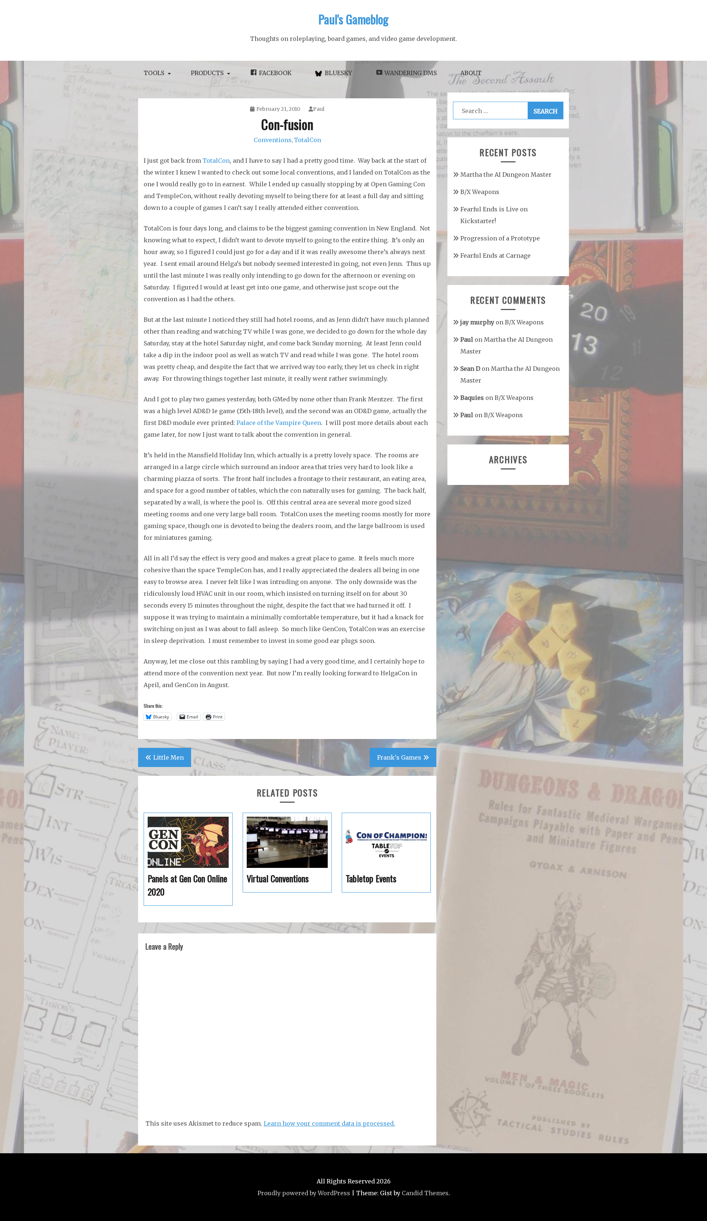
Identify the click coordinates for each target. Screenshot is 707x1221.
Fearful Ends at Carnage (495, 255)
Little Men (168, 757)
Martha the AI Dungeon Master (506, 174)
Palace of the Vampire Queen (278, 422)
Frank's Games (399, 757)
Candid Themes (425, 1193)
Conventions (273, 140)
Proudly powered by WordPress (303, 1193)
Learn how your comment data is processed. (329, 1123)
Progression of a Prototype (500, 238)
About (471, 73)
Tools (154, 73)
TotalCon (307, 140)
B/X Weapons (479, 192)
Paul (318, 109)
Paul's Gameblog (353, 19)
